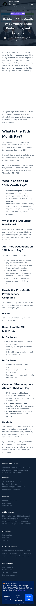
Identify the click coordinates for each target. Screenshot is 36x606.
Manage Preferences (7, 597)
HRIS (17, 13)
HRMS (23, 13)
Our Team (6, 538)
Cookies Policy (8, 570)
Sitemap (5, 540)
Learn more (22, 590)
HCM (12, 13)
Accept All (28, 597)
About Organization (9, 500)
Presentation (7, 535)
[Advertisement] (18, 92)
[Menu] (32, 4)
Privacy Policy (7, 567)
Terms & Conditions (9, 572)
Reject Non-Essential (18, 598)
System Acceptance (9, 575)
